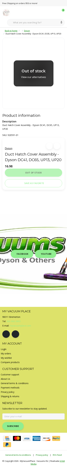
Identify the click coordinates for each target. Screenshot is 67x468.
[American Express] (37, 438)
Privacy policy (42, 455)
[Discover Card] (46, 438)
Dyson (8, 148)
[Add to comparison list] (56, 146)
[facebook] (6, 334)
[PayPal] (56, 438)
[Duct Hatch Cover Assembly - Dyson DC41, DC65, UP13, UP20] (33, 73)
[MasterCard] (17, 438)
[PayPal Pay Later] (7, 444)
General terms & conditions (18, 455)
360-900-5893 (14, 321)
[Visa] (27, 438)
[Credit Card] (7, 438)
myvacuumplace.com (20, 325)
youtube (46, 253)
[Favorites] (56, 12)
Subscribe (13, 426)
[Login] (50, 12)
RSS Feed (57, 455)
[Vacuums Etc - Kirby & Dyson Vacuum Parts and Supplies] (8, 12)
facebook (23, 253)
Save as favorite (34, 183)
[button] (49, 146)
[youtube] (15, 334)
